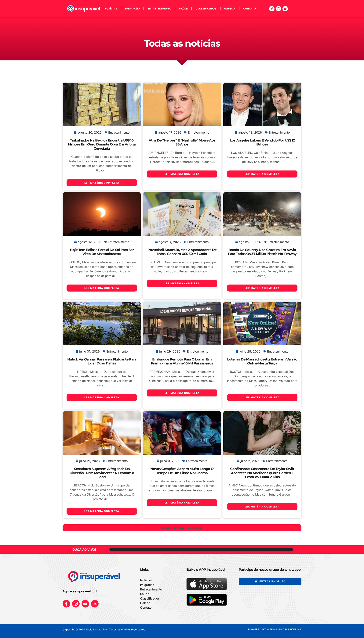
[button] (182, 527)
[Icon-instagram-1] (278, 8)
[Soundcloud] (95, 604)
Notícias (111, 8)
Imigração (132, 8)
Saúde (183, 8)
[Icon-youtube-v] (285, 8)
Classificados (206, 8)
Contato (249, 8)
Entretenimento (159, 8)
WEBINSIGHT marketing (284, 629)
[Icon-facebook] (272, 8)
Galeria (229, 8)
